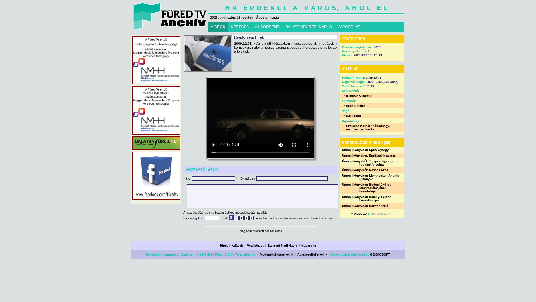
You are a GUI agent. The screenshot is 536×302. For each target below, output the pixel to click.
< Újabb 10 (359, 213)
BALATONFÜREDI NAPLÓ (308, 27)
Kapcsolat (309, 245)
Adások (237, 245)
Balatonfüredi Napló (282, 245)
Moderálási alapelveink (276, 254)
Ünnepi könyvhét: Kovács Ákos (365, 170)
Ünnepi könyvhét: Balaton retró (365, 205)
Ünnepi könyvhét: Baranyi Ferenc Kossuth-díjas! (366, 198)
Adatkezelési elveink (312, 254)
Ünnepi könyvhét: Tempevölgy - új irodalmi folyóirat (367, 162)
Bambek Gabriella (359, 95)
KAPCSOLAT (349, 27)
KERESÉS (240, 27)
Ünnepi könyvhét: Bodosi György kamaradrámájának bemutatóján (366, 188)
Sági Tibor (353, 115)
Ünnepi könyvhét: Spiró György (365, 150)
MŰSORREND (267, 27)
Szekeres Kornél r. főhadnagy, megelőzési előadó (368, 127)
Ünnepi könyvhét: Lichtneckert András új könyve (370, 177)
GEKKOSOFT (380, 254)
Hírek (224, 245)
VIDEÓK (218, 27)
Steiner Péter (355, 105)
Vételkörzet (255, 245)
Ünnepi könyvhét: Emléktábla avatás (369, 155)
